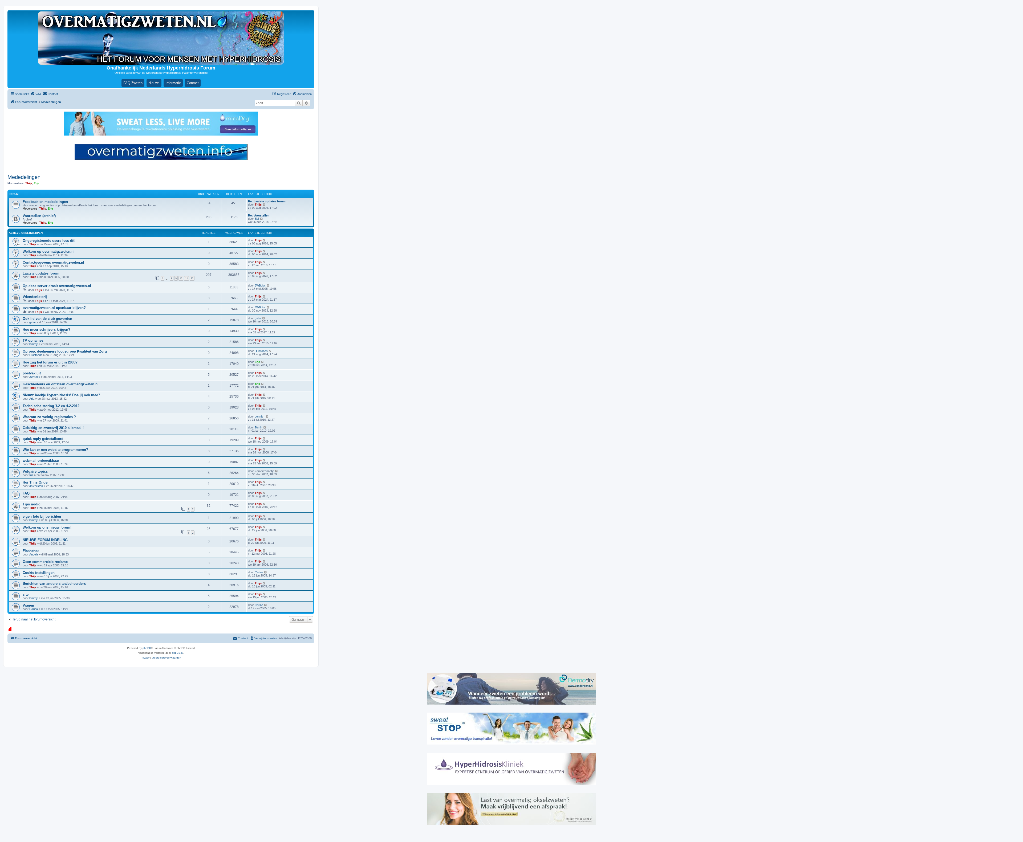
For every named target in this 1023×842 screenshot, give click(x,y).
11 (186, 278)
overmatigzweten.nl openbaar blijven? (54, 308)
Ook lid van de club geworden (47, 319)
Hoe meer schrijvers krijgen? (46, 330)
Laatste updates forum (41, 273)
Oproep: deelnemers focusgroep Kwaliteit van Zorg (65, 351)
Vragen (28, 605)
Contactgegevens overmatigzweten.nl (53, 262)
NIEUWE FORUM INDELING (45, 540)
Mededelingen (23, 177)
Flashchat (31, 551)
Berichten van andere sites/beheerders (54, 584)
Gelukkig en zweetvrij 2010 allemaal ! (53, 428)
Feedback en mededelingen (45, 202)
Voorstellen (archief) (39, 216)
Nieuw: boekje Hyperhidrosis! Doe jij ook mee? (61, 395)
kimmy (33, 344)
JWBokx (260, 285)
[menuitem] (36, 94)
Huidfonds (35, 355)
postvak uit (32, 373)
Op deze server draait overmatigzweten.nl (57, 286)
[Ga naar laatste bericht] (264, 240)
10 (181, 278)
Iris (31, 475)
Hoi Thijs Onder (36, 482)
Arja (31, 398)
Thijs (28, 183)
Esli (257, 218)
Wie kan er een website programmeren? (55, 450)
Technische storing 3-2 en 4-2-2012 (51, 406)
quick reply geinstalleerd (43, 439)
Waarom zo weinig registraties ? (49, 417)
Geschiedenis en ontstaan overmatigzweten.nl (61, 384)
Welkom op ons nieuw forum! (47, 527)
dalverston (36, 486)
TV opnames (33, 340)
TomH (258, 427)
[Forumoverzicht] (161, 38)
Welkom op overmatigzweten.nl (49, 252)
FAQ (26, 493)
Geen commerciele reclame (45, 562)
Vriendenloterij (35, 297)
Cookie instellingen (39, 573)
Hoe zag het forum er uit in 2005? (50, 362)
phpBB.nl (177, 652)
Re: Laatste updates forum (267, 201)
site (26, 594)
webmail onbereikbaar (41, 461)
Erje (36, 183)
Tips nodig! (32, 504)
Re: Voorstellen (258, 215)
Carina (259, 572)
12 (192, 278)
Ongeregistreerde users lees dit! (49, 241)
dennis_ (260, 416)
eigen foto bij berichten (42, 516)
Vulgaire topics (35, 471)
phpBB (147, 648)
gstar (32, 322)
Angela (33, 554)
